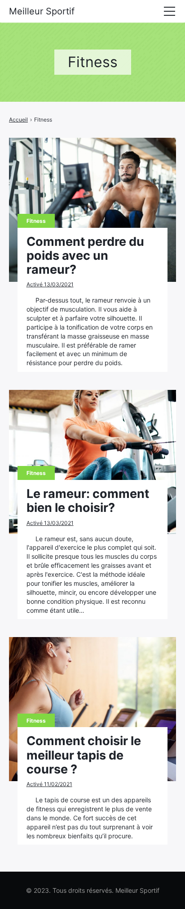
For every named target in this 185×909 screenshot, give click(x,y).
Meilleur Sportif (42, 11)
